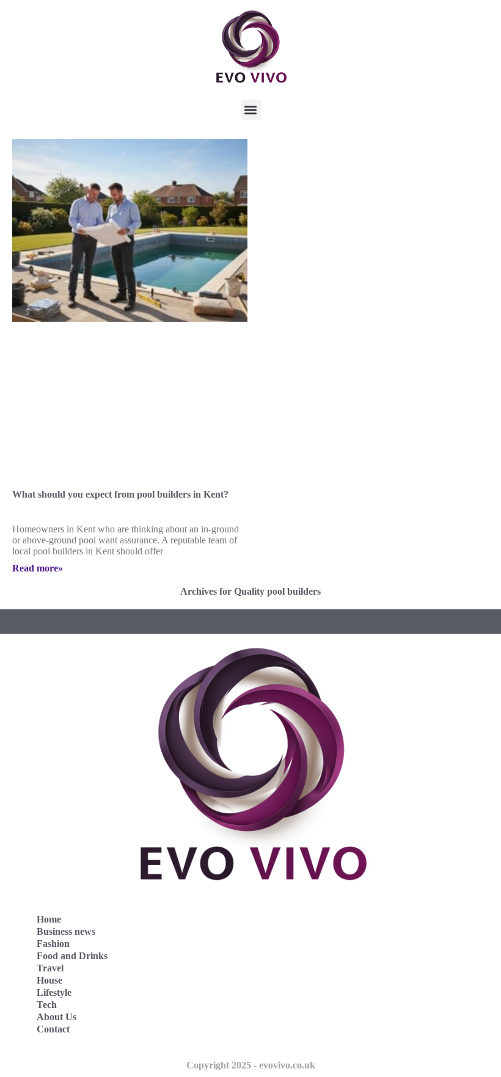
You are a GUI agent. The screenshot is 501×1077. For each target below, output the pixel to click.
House (49, 980)
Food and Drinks (72, 956)
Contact (53, 1029)
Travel (50, 968)
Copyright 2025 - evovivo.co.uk (250, 1065)
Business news (66, 931)
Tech (47, 1004)
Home (49, 919)
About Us (56, 1017)
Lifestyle (54, 992)
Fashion (53, 943)
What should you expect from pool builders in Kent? (120, 494)
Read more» (37, 568)
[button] (251, 110)
